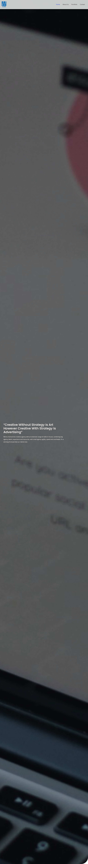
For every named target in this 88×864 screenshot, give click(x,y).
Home (58, 4)
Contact (82, 4)
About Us (66, 4)
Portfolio (74, 4)
